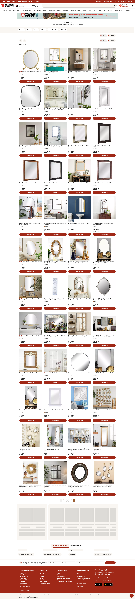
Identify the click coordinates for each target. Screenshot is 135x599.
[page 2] (74, 500)
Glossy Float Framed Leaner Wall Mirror (79, 108)
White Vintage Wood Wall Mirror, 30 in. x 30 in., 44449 (79, 410)
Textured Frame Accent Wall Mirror (103, 108)
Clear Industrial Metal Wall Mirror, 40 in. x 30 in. (55, 486)
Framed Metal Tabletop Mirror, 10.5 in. (30, 72)
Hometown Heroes (81, 576)
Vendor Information (62, 579)
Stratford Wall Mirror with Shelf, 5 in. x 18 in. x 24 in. (55, 410)
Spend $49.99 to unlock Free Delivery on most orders (18, 1)
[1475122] (72, 220)
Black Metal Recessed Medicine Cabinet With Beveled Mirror (30, 146)
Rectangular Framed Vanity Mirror (103, 182)
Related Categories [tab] (60, 546)
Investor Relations (44, 574)
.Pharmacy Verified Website (46, 585)
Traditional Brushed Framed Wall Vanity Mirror (79, 146)
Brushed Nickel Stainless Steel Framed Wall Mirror (104, 146)
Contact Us (22, 581)
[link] (53, 24)
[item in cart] (132, 5)
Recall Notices (23, 583)
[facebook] (95, 574)
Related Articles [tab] (76, 546)
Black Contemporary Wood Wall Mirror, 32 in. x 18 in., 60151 (103, 373)
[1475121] (69, 220)
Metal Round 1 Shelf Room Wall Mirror (30, 336)
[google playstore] (108, 584)
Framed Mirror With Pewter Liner (53, 182)
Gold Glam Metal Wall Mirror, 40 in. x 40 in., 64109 (104, 410)
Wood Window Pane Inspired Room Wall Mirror (55, 373)
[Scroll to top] (132, 596)
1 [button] (64, 500)
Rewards (79, 574)
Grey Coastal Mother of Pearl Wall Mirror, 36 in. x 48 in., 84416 (55, 336)
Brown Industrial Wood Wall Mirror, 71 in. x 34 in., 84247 (104, 449)
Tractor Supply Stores (45, 583)
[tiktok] (109, 574)
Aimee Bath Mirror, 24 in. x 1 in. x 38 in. (78, 223)
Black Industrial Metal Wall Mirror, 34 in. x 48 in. (55, 224)
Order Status (23, 573)
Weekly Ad (130, 1)
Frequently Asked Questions (26, 579)
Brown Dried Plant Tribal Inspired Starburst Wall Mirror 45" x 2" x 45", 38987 (30, 486)
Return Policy (23, 574)
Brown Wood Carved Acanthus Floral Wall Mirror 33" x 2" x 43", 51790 (29, 373)
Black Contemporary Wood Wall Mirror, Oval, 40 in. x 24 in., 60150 (103, 262)
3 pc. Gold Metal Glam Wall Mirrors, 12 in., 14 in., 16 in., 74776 (30, 449)
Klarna (78, 588)
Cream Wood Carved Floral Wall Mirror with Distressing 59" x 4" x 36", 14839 (54, 109)
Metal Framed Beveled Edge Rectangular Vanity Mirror (53, 72)
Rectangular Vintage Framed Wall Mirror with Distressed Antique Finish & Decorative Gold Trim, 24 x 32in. (104, 336)
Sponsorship (60, 574)
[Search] (43, 5)
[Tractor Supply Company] (7, 5)
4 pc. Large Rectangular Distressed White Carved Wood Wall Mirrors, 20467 (79, 449)
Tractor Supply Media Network (64, 581)
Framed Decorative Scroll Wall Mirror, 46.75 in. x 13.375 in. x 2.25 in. (54, 299)
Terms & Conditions (81, 579)
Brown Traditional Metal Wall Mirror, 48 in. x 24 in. (103, 224)
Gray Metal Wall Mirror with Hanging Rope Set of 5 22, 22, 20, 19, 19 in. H (102, 486)
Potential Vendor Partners (63, 578)
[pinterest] (99, 574)
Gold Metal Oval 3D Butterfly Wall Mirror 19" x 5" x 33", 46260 (55, 262)
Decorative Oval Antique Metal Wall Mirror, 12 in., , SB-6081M (103, 299)
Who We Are (42, 573)
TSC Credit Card (80, 586)
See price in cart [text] (96, 231)
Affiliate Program (61, 576)
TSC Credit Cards (108, 1)
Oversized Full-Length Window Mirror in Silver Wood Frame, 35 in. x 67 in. (78, 336)
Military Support (43, 579)
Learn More (37, 1)
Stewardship (42, 576)
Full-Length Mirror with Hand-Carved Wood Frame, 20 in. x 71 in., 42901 (54, 449)
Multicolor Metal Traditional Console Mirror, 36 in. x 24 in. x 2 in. (78, 262)
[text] (81, 24)
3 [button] (70, 500)
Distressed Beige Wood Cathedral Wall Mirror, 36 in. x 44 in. (79, 299)
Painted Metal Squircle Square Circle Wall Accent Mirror (30, 109)
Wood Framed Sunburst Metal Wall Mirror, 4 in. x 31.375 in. (78, 486)
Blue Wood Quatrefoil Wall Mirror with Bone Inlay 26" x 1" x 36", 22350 (55, 146)
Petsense (123, 1)
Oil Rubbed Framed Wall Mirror (28, 182)
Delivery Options (24, 576)
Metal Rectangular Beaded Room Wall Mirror (30, 299)
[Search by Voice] (114, 5)
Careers (59, 573)
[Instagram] (102, 574)
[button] (41, 1)
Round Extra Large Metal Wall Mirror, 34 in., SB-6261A (79, 373)
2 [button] (67, 500)
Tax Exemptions (23, 578)
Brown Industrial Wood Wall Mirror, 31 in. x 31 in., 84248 (79, 183)
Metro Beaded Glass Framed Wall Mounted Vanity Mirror (78, 72)
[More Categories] (132, 10)
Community (42, 578)
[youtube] (106, 574)
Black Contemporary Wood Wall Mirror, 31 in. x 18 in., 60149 (30, 410)
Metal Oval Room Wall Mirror (30, 261)
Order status (99, 1)
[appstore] (98, 584)
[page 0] (61, 500)
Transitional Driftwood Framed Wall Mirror (103, 72)
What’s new (116, 1)
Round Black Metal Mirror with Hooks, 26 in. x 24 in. (29, 224)
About (78, 573)
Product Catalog (43, 581)
